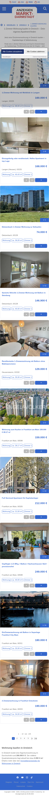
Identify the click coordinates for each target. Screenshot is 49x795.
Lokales (23, 782)
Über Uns (31, 782)
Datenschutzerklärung (39, 56)
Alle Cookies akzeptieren (12, 52)
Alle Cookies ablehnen (36, 52)
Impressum (39, 782)
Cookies (30, 786)
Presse (16, 782)
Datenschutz (21, 786)
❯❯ (35, 738)
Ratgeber (9, 782)
